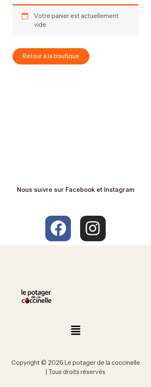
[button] (75, 331)
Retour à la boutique (51, 56)
